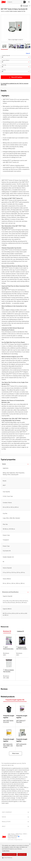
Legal (9, 833)
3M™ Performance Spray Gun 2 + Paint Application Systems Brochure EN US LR (9, 648)
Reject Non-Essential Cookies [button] (9, 854)
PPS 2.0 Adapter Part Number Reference (8, 670)
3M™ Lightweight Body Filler (21, 745)
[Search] (24, 2)
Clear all (28, 53)
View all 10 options (16, 77)
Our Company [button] (7, 812)
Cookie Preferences (12, 837)
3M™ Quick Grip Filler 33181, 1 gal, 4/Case (8, 746)
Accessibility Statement (13, 835)
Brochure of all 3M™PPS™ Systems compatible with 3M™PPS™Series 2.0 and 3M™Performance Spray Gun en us (21, 648)
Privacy (13, 833)
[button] (7, 857)
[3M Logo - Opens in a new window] (3, 2)
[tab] (7, 631)
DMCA (24, 833)
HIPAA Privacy (19, 833)
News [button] (4, 817)
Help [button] (3, 826)
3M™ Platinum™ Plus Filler (21, 721)
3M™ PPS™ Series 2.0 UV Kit (8, 721)
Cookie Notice (5, 850)
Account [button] (25, 6)
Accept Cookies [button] (22, 854)
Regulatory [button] (6, 821)
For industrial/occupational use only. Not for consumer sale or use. (14, 84)
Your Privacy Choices (12, 836)
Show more (15, 753)
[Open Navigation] (29, 2)
